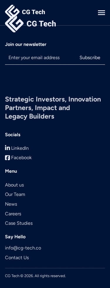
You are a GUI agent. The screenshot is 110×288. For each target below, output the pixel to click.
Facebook (21, 157)
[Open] (101, 12)
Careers (13, 214)
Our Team (15, 194)
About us (14, 185)
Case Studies (19, 223)
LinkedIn (20, 148)
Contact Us (17, 257)
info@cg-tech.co (23, 248)
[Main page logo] (25, 13)
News (11, 204)
